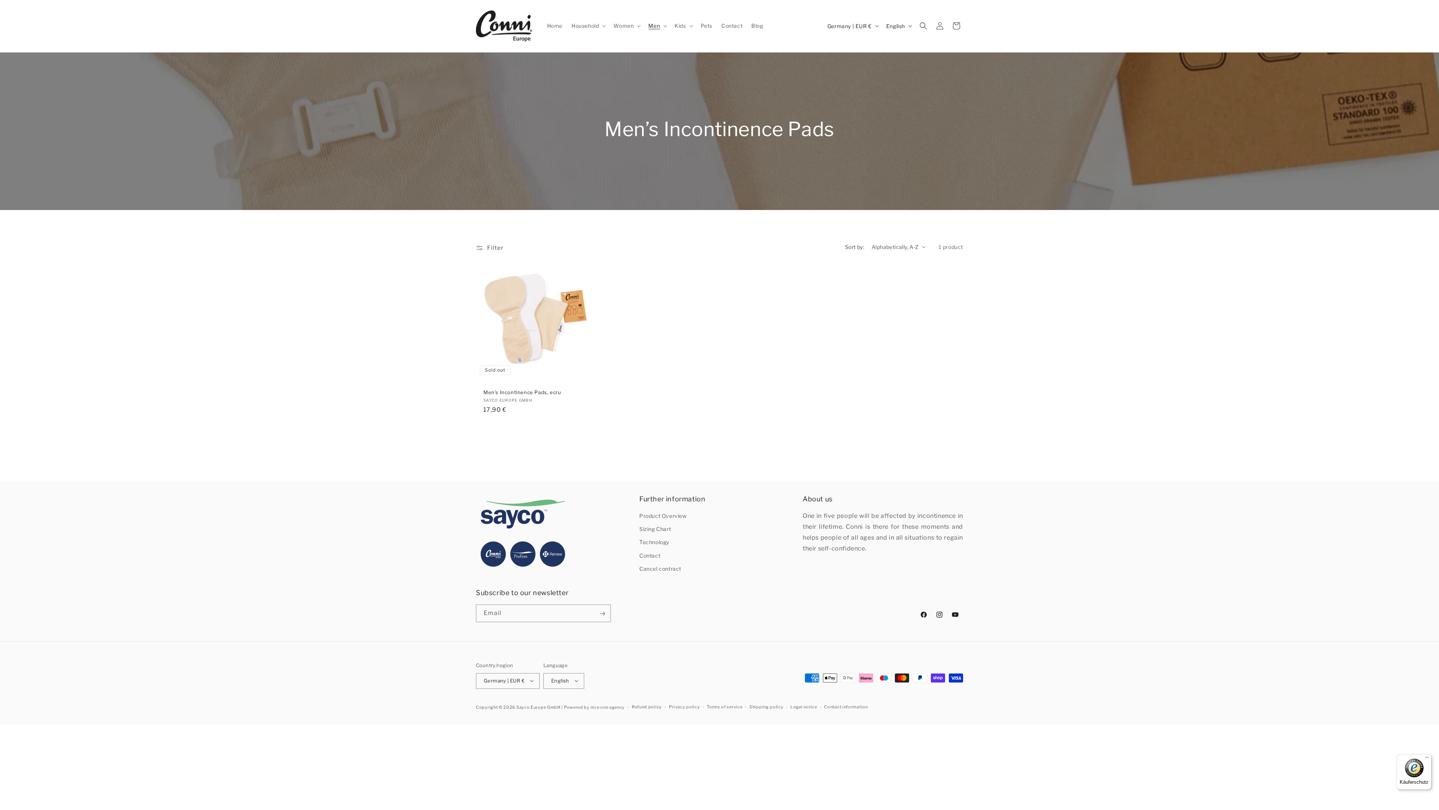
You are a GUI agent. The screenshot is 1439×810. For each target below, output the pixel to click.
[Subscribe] (602, 613)
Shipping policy (766, 707)
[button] (588, 26)
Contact (649, 555)
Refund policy (647, 707)
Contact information (846, 707)
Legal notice (803, 707)
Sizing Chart (655, 529)
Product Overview (663, 516)
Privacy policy (684, 707)
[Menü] (1427, 759)
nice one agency (608, 707)
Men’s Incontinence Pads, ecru (522, 392)
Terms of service (724, 707)
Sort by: (854, 247)
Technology (654, 542)
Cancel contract (660, 569)
